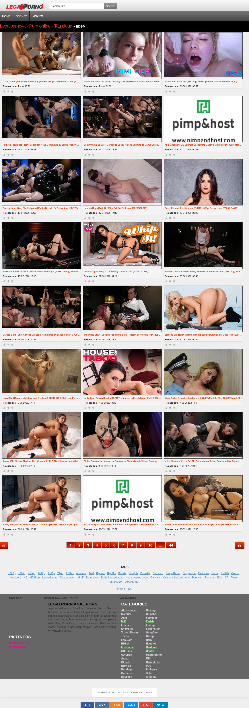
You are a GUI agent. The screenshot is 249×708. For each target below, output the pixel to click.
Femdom (151, 617)
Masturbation (67, 577)
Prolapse (151, 669)
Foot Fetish (153, 628)
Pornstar (210, 577)
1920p (41, 573)
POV (219, 577)
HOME (6, 16)
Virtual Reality (130, 632)
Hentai (150, 651)
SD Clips (126, 654)
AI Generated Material (129, 611)
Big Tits (111, 573)
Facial (214, 573)
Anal (91, 573)
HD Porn (35, 577)
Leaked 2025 (49, 577)
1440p (31, 573)
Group (150, 636)
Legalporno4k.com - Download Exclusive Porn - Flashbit (26, 7)
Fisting (150, 625)
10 (150, 545)
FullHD (225, 573)
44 (171, 545)
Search (110, 6)
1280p (21, 573)
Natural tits (92, 577)
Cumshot (158, 573)
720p (60, 573)
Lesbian (126, 625)
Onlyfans (155, 577)
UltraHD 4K (131, 581)
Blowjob (133, 573)
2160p (51, 573)
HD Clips (126, 651)
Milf (123, 621)
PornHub (197, 577)
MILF (81, 577)
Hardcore (15, 577)
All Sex (70, 573)
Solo (149, 673)
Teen (234, 577)
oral (187, 577)
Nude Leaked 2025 (112, 577)
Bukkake (126, 677)
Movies (37, 16)
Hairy (149, 640)
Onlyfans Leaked (173, 577)
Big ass (100, 573)
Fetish (150, 621)
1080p (11, 573)
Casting (151, 610)
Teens (125, 636)
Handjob (151, 643)
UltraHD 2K (115, 581)
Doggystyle (189, 573)
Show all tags (124, 588)
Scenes (21, 16)
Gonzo (235, 573)
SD (226, 577)
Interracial (127, 647)
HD (25, 577)
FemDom (126, 640)
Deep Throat (173, 573)
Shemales (127, 628)
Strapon (151, 677)
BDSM (125, 643)
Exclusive (203, 573)
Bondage (127, 669)
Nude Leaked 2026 (137, 577)
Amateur (81, 573)
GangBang (152, 632)
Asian (124, 658)
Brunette (145, 573)
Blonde (122, 573)
